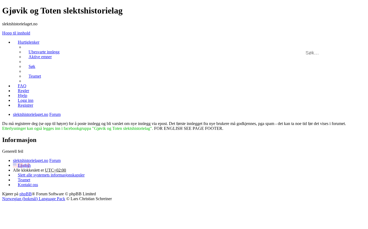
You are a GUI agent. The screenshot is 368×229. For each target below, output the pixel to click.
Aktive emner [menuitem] (40, 56)
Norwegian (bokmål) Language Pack (33, 198)
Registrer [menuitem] (25, 105)
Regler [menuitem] (23, 90)
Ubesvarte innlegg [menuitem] (44, 52)
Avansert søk (356, 53)
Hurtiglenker (28, 42)
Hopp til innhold (16, 33)
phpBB (25, 194)
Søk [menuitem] (32, 66)
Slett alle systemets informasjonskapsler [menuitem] (51, 175)
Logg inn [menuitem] (25, 100)
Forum (55, 160)
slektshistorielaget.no (30, 160)
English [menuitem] (24, 165)
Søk (349, 53)
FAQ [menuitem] (22, 86)
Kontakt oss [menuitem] (28, 184)
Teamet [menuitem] (35, 76)
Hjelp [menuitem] (22, 95)
